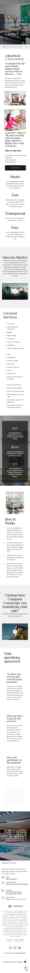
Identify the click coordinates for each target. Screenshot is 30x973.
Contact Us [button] (15, 850)
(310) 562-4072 (11, 162)
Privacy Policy (22, 962)
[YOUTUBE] (19, 947)
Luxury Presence (19, 953)
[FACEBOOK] (10, 947)
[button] (26, 46)
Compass (11, 914)
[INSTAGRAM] (15, 947)
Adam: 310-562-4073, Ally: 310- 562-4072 (17, 884)
